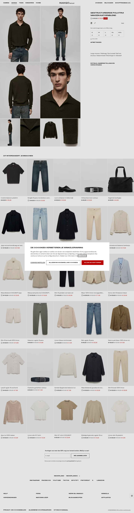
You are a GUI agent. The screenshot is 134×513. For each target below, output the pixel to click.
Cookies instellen (38, 262)
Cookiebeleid (82, 256)
